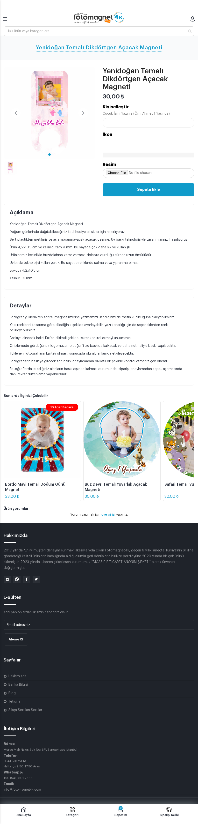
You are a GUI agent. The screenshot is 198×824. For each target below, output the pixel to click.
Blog (12, 693)
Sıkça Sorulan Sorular (25, 710)
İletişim (14, 701)
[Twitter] (36, 579)
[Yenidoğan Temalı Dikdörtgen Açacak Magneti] (49, 113)
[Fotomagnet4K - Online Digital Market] (99, 18)
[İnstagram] (7, 579)
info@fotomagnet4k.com (22, 789)
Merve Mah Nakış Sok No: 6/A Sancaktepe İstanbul (40, 749)
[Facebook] (26, 579)
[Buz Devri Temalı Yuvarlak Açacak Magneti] (122, 439)
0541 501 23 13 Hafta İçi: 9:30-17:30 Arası (22, 763)
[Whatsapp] (17, 579)
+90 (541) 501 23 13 (18, 777)
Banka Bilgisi (18, 684)
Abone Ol (16, 639)
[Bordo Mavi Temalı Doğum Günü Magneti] (42, 439)
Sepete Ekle (148, 190)
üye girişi (108, 514)
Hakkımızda (17, 676)
